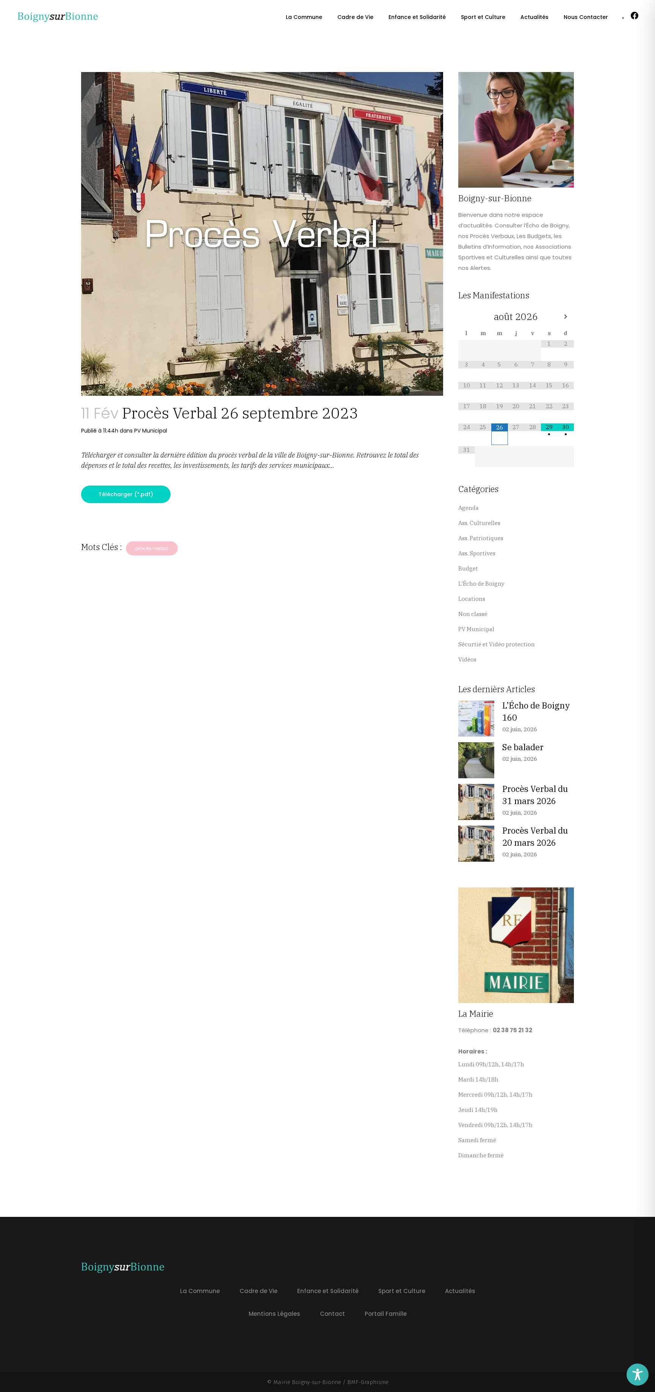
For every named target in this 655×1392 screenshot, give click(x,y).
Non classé (472, 614)
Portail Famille (386, 1314)
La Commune (200, 1291)
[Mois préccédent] (466, 317)
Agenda (468, 507)
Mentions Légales (274, 1314)
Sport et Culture (401, 1291)
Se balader (523, 746)
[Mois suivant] (565, 317)
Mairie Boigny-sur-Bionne (307, 1382)
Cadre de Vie (258, 1291)
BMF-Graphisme (368, 1382)
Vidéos (467, 659)
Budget (468, 568)
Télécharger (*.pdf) (126, 494)
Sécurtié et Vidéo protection (496, 644)
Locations (471, 598)
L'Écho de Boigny (481, 583)
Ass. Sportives (476, 553)
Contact (332, 1314)
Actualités (460, 1291)
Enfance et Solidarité (328, 1291)
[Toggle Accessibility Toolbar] (637, 1374)
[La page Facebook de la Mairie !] (634, 18)
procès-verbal (151, 548)
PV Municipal (150, 430)
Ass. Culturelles (479, 523)
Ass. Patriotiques (480, 538)
